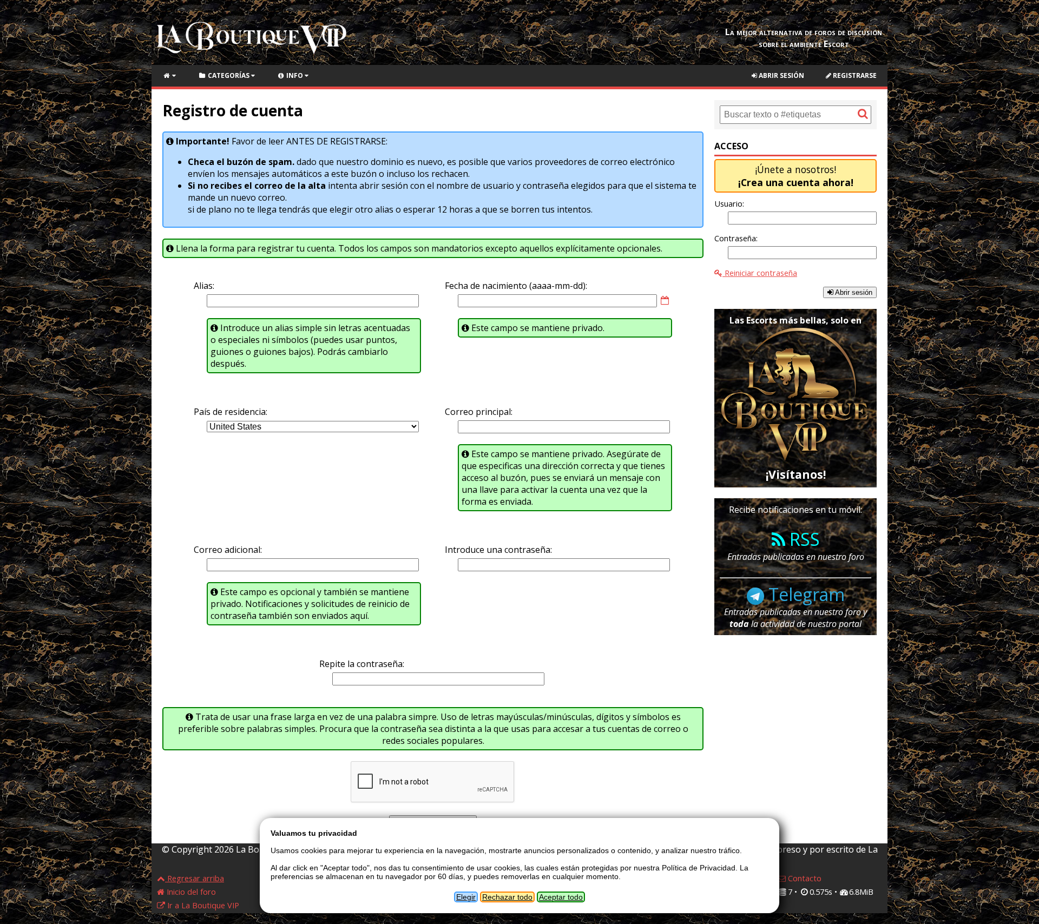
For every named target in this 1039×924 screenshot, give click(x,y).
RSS (802, 539)
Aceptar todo (561, 897)
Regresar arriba (194, 878)
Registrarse (854, 75)
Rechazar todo (507, 897)
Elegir (466, 897)
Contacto (803, 878)
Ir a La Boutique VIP (202, 905)
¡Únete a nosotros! (795, 176)
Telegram (804, 594)
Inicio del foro (190, 891)
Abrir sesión (780, 75)
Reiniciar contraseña (759, 272)
